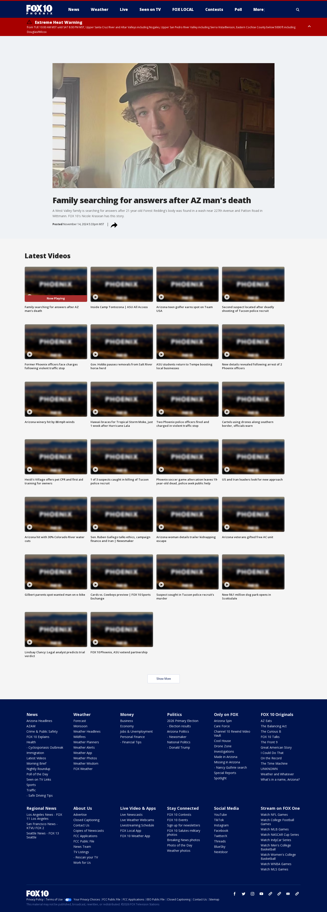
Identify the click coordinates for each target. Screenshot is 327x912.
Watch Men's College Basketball (276, 847)
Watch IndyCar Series (276, 840)
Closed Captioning (86, 820)
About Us (82, 808)
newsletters (297, 893)
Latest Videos (36, 758)
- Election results (179, 726)
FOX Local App (130, 830)
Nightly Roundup (38, 769)
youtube (261, 893)
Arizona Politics (178, 731)
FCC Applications (85, 836)
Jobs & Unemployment (136, 731)
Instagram (221, 825)
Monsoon (80, 726)
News (32, 714)
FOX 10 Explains (37, 737)
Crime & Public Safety (42, 731)
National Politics (178, 742)
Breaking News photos (183, 840)
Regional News (41, 808)
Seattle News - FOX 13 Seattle (42, 835)
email (288, 893)
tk (270, 893)
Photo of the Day (179, 845)
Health (31, 742)
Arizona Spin (223, 721)
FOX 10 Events (177, 820)
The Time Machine (274, 763)
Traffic (31, 790)
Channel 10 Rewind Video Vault (232, 733)
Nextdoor (221, 852)
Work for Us (82, 862)
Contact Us (81, 825)
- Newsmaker (176, 737)
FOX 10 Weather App (135, 836)
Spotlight (220, 778)
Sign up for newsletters (183, 825)
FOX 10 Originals (277, 714)
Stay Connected (183, 808)
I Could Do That (272, 753)
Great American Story (276, 747)
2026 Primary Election (182, 721)
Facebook (221, 830)
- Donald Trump (178, 747)
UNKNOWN (269, 769)
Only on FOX (226, 714)
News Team (82, 846)
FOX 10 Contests (179, 814)
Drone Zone (223, 746)
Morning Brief (36, 763)
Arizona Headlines (39, 721)
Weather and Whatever (277, 774)
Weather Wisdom (85, 763)
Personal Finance (132, 737)
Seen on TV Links (38, 779)
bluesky (279, 893)
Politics (174, 714)
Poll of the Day (37, 774)
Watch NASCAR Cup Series (280, 834)
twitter (243, 893)
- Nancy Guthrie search (230, 767)
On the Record (271, 758)
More (258, 9)
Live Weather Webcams (137, 820)
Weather (82, 714)
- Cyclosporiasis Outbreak (44, 747)
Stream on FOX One (280, 808)
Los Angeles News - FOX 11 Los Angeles (44, 816)
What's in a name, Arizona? (280, 779)
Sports (31, 785)
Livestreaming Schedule (137, 825)
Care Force (222, 726)
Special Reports (225, 773)
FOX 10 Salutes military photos (183, 832)
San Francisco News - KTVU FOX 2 (42, 826)
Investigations (224, 751)
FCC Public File (83, 841)
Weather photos (178, 850)
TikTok (219, 820)
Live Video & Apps (138, 808)
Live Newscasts (131, 814)
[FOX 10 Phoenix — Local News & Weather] (41, 9)
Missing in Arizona (227, 762)
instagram (252, 893)
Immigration (35, 753)
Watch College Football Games (277, 822)
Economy (127, 726)
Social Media (226, 808)
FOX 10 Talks (270, 737)
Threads (220, 841)
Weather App (82, 753)
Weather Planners (86, 742)
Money (127, 714)
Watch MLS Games (274, 869)
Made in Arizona (225, 757)
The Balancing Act (274, 726)
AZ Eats (266, 721)
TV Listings (81, 852)
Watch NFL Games (274, 814)
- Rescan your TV (85, 857)
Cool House (222, 741)
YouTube (220, 814)
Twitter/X (220, 836)
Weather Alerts (84, 747)
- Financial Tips (130, 742)
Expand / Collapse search (298, 9)
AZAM (30, 726)
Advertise (80, 814)
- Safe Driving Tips (39, 795)
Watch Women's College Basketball (278, 856)
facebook (234, 893)
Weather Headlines (87, 731)
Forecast (79, 721)
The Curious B (271, 731)
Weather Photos (85, 758)
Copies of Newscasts (88, 830)
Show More (163, 678)
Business (126, 721)
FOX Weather (83, 769)
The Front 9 (269, 742)
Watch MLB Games (275, 829)
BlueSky (219, 846)
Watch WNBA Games (276, 864)
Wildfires (79, 737)
